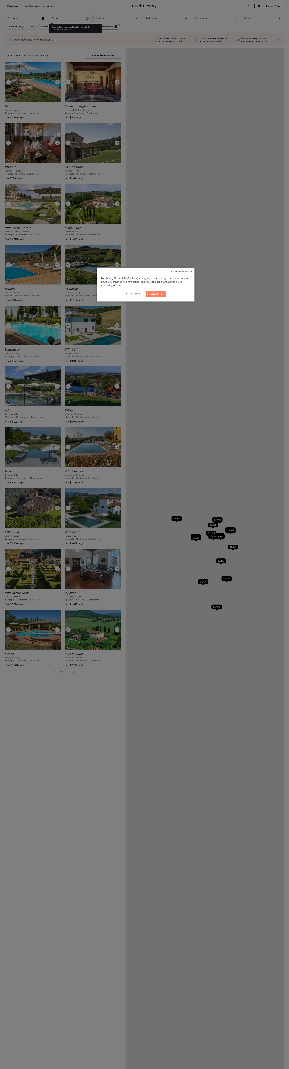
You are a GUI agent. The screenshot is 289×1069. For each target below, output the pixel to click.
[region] (145, 284)
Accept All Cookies (155, 294)
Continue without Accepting (181, 271)
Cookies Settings (133, 294)
